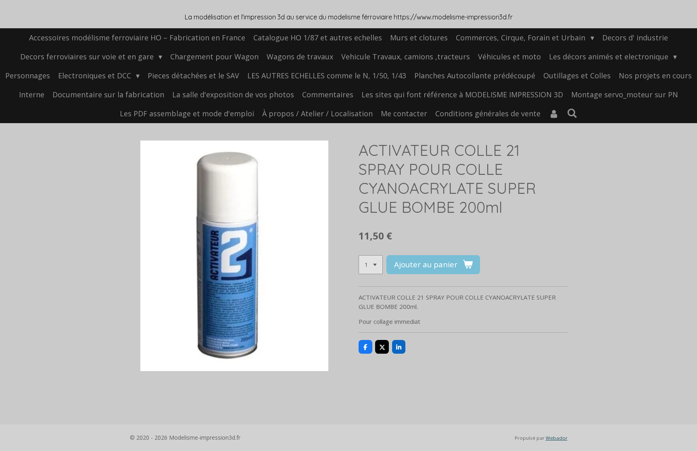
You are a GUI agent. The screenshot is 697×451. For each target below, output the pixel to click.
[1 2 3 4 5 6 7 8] (371, 264)
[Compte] (554, 113)
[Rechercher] (572, 113)
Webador (557, 438)
